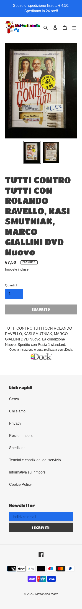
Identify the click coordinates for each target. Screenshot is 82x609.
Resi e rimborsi (21, 436)
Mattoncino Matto (46, 594)
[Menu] (74, 28)
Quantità (11, 285)
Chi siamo (17, 411)
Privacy (15, 423)
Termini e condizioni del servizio (35, 460)
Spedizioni (17, 448)
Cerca (14, 399)
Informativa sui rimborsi (27, 472)
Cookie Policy (20, 484)
